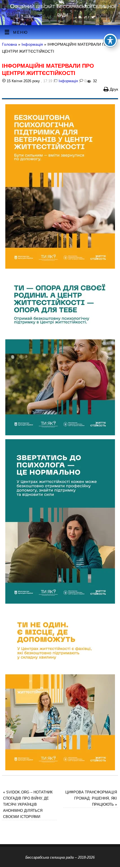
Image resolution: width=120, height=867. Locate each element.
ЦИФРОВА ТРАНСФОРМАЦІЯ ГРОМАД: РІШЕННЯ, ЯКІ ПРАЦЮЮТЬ (91, 798)
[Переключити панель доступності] (110, 40)
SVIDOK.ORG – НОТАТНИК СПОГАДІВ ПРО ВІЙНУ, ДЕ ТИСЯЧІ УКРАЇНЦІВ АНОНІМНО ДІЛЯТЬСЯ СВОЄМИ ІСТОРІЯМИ (28, 804)
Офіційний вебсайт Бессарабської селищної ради (62, 10)
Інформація (32, 44)
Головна (9, 44)
